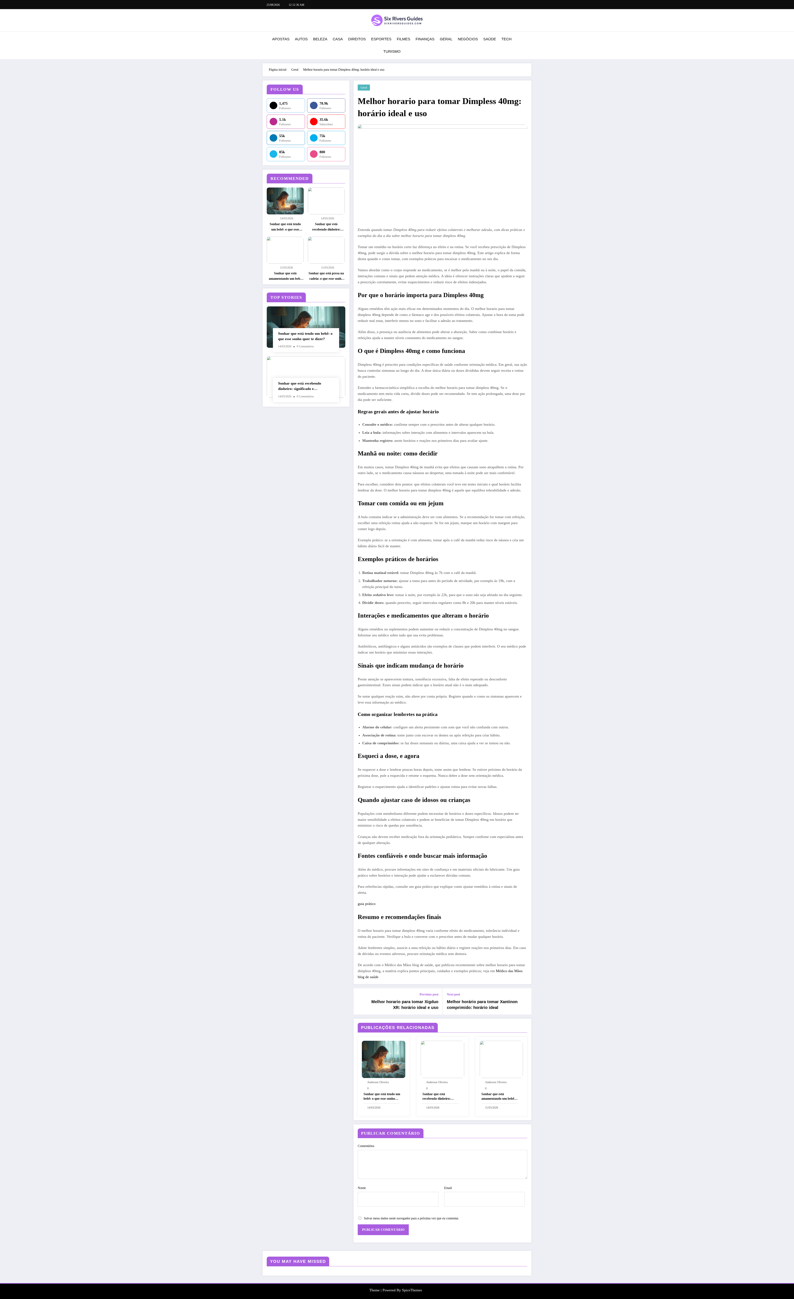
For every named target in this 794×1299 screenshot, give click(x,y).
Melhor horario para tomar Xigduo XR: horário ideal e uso (404, 1004)
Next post (453, 994)
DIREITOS (357, 39)
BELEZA (320, 39)
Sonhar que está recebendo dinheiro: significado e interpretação (326, 227)
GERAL (446, 39)
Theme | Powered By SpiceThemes (395, 1290)
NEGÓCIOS (468, 39)
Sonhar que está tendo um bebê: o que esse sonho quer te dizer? (285, 227)
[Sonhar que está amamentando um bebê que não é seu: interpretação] (501, 1059)
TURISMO (392, 51)
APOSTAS (280, 39)
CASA (338, 39)
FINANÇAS (425, 39)
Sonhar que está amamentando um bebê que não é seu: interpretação (285, 276)
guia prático (366, 904)
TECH (506, 39)
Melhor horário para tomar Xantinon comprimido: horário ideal (482, 1004)
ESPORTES (381, 39)
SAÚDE (489, 39)
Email (448, 1188)
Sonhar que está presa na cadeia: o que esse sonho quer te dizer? (326, 276)
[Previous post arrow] (359, 1001)
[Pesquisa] (527, 46)
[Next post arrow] (525, 1001)
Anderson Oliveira (378, 1082)
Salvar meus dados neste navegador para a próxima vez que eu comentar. (411, 1218)
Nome (362, 1188)
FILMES (403, 39)
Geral (364, 87)
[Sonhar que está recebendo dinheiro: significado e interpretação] (442, 1059)
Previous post (429, 994)
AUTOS (301, 39)
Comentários (366, 1146)
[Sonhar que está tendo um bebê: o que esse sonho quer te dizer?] (383, 1059)
